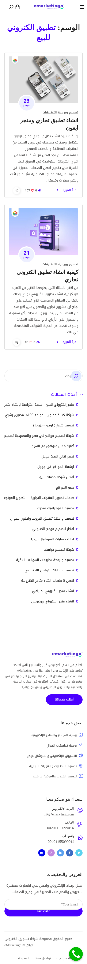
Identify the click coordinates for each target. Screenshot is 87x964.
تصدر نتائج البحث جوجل (57, 456)
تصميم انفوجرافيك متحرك (55, 508)
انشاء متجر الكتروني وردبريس (52, 601)
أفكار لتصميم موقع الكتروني (53, 528)
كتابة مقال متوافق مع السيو (53, 446)
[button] (17, 7)
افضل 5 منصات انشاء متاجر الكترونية (47, 580)
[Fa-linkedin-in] (60, 852)
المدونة (23, 958)
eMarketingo (12, 945)
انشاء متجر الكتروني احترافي (53, 591)
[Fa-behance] (41, 852)
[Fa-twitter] (79, 852)
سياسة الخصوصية (69, 958)
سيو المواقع (65, 487)
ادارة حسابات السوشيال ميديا (52, 539)
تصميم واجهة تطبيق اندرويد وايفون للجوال (42, 518)
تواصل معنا (43, 958)
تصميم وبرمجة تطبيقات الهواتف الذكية (45, 560)
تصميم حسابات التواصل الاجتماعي (49, 570)
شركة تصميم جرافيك (59, 549)
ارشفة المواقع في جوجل (55, 466)
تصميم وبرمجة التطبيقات (60, 112)
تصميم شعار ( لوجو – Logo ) (53, 425)
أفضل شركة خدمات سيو (56, 477)
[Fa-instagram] (51, 852)
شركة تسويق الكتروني (21, 938)
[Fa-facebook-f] (69, 852)
